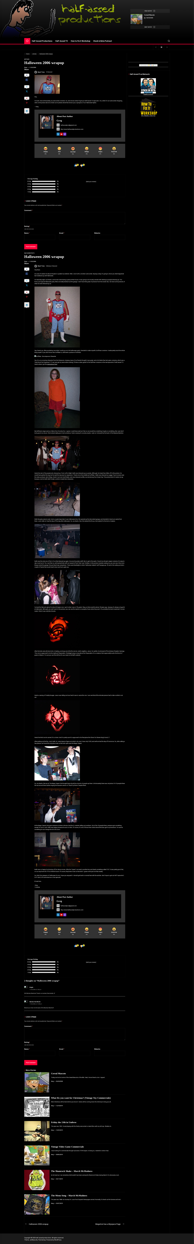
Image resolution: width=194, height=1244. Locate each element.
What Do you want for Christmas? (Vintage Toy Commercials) (81, 1098)
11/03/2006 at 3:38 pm (35, 989)
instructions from (52, 364)
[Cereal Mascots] (136, 19)
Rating (27, 226)
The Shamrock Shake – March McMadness (71, 1171)
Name (27, 233)
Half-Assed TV (61, 41)
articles (26, 59)
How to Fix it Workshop (80, 41)
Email (61, 233)
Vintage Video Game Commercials (67, 1146)
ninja (110, 475)
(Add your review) (91, 181)
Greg (25, 67)
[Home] (27, 41)
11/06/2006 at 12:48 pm (36, 1004)
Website (97, 233)
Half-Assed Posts (29, 253)
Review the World (35, 1001)
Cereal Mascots (149, 15)
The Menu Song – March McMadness (69, 1195)
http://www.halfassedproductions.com (72, 129)
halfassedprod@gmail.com (69, 125)
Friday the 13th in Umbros (63, 1122)
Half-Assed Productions (42, 41)
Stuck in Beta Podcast (102, 41)
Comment (28, 210)
